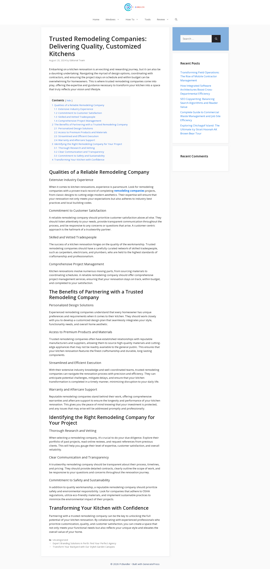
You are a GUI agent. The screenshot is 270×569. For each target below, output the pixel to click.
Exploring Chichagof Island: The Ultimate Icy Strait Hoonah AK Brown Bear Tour (200, 129)
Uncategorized (60, 539)
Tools (148, 19)
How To (130, 19)
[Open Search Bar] (176, 19)
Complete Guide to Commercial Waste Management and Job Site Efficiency (200, 116)
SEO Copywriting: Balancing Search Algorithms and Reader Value (199, 103)
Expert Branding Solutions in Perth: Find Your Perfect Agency (84, 543)
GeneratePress (151, 564)
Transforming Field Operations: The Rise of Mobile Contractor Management (199, 76)
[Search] (216, 38)
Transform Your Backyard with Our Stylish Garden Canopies (84, 546)
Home (96, 19)
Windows (110, 19)
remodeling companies (129, 190)
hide (69, 100)
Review (161, 19)
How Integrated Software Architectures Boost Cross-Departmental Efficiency (196, 89)
